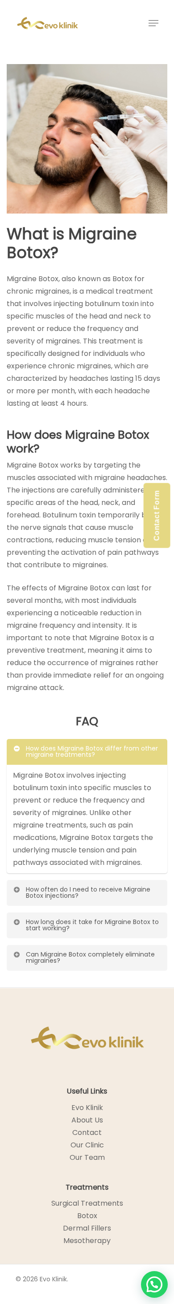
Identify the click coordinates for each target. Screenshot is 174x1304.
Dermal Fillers (87, 1228)
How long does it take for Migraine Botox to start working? (92, 925)
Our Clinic (87, 1145)
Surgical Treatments (87, 1203)
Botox (87, 1216)
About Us (87, 1120)
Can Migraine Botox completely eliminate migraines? (90, 957)
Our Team (87, 1157)
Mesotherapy (87, 1240)
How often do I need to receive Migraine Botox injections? (88, 892)
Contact (87, 1132)
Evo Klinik (87, 1107)
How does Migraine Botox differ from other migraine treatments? (92, 751)
